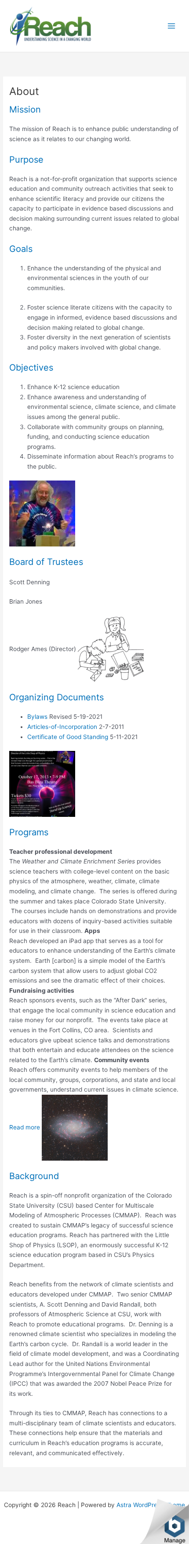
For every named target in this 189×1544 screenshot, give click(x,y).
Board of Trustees (46, 562)
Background (34, 1176)
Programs (28, 832)
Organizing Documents (56, 697)
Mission (25, 109)
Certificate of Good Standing (67, 736)
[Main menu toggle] (172, 26)
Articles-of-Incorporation (62, 726)
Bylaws (37, 716)
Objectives (31, 367)
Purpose (26, 159)
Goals (21, 249)
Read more (24, 1127)
